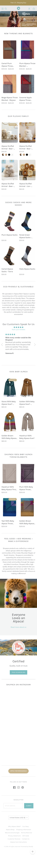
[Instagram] (18, 787)
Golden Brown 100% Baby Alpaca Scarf (9, 437)
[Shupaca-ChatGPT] (3, 9)
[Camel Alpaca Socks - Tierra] (10, 255)
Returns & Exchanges (12, 832)
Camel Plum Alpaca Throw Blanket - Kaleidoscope (7, 64)
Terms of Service (26, 832)
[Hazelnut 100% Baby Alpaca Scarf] (27, 422)
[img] (18, 327)
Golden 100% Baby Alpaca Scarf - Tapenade (26, 402)
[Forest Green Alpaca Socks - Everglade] (27, 221)
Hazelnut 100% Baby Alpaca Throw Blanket (9, 488)
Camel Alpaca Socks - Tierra (7, 270)
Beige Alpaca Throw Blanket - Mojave (10, 98)
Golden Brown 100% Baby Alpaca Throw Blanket (26, 522)
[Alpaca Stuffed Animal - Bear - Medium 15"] (27, 132)
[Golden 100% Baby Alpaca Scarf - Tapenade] (27, 388)
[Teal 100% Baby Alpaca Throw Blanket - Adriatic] (10, 507)
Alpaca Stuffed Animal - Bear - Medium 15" (25, 147)
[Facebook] (14, 787)
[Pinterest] (22, 787)
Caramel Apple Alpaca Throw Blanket (25, 98)
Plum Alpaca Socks (9, 235)
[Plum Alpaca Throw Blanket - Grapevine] (27, 50)
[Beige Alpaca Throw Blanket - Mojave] (10, 84)
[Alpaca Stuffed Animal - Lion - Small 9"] (27, 170)
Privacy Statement (14, 836)
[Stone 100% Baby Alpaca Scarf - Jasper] (10, 388)
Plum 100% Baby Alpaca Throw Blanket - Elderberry (26, 488)
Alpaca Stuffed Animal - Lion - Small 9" (25, 185)
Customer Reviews (14, 839)
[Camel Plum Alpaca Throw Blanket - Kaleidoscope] (10, 50)
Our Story (25, 826)
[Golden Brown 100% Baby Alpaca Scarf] (10, 422)
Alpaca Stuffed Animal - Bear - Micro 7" (8, 185)
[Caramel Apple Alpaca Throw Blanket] (27, 84)
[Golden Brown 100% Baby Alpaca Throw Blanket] (27, 507)
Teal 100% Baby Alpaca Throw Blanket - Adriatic (9, 522)
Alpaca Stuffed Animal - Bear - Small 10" (8, 147)
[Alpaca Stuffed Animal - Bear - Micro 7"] (10, 170)
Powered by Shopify (27, 846)
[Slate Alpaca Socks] (27, 255)
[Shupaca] (18, 8)
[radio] (3, 154)
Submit (28, 806)
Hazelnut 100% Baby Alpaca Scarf (26, 436)
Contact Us (25, 839)
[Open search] (6, 9)
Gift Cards (25, 836)
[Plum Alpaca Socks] (10, 221)
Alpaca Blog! (10, 829)
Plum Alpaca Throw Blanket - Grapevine (27, 64)
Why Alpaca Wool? (14, 826)
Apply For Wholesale (18, 771)
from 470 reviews (18, 330)
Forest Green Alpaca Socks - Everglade (25, 236)
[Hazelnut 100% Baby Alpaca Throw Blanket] (10, 473)
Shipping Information (23, 829)
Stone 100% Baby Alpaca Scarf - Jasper (9, 402)
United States (17, 818)
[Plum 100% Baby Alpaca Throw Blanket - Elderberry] (27, 473)
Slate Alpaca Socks (27, 269)
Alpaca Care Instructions (18, 842)
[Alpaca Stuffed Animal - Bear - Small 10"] (10, 132)
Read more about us (18, 627)
